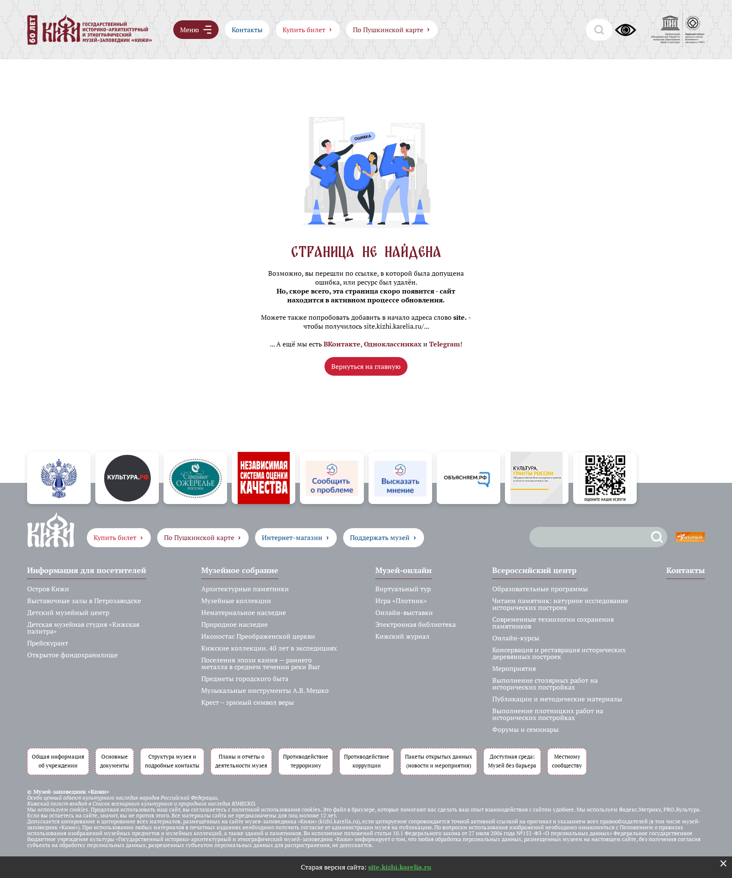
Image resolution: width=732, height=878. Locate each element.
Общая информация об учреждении (58, 761)
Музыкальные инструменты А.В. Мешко (265, 690)
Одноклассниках (392, 344)
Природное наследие (234, 624)
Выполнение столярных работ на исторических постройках (545, 684)
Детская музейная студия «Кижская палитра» (83, 628)
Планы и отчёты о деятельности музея (241, 761)
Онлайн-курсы (515, 638)
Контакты (247, 29)
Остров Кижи (48, 588)
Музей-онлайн (403, 570)
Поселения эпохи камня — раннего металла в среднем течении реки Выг (260, 663)
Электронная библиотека (415, 624)
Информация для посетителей (86, 570)
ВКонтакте (342, 344)
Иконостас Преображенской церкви (258, 636)
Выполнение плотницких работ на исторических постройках (547, 714)
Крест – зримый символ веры (247, 702)
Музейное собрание (239, 570)
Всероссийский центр (534, 570)
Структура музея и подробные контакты (172, 761)
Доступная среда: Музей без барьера (512, 761)
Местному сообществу (567, 761)
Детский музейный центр (68, 612)
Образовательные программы (540, 588)
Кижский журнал (402, 636)
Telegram (444, 344)
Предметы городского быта (244, 678)
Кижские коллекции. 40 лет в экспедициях (269, 648)
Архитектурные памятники (245, 588)
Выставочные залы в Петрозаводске (84, 600)
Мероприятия (514, 668)
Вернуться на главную (366, 366)
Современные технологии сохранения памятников (553, 623)
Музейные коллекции (236, 600)
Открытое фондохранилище (72, 654)
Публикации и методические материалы (557, 699)
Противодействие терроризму (305, 761)
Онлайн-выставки (404, 612)
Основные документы (114, 761)
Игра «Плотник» (401, 600)
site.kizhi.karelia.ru (399, 867)
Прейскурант (47, 643)
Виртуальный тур (403, 588)
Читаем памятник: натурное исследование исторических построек (560, 604)
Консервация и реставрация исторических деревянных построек (559, 653)
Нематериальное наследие (243, 612)
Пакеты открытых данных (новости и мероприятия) (438, 761)
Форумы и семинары (525, 729)
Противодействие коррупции (366, 761)
